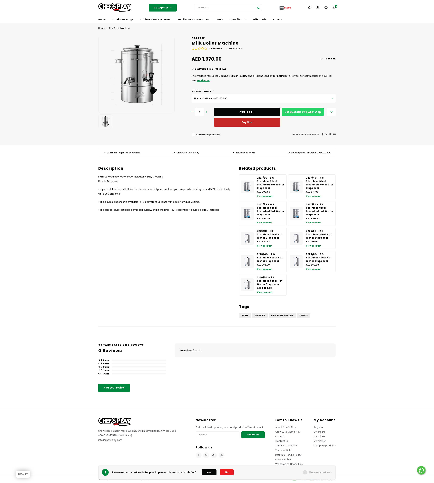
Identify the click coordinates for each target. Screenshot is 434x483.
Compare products (325, 445)
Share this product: (305, 134)
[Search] (258, 7)
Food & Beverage (123, 19)
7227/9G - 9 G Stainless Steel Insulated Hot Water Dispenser (319, 209)
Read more (203, 80)
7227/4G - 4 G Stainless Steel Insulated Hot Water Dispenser (319, 183)
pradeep (303, 315)
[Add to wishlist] (331, 112)
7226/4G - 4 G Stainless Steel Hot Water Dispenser (270, 258)
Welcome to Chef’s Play (289, 464)
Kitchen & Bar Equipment (155, 19)
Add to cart (247, 111)
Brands (277, 19)
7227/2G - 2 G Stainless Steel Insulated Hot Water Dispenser (270, 183)
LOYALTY (23, 474)
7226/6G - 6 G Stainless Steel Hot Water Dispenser (319, 258)
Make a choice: (203, 91)
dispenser (260, 315)
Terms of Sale (283, 450)
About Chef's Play (285, 427)
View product (264, 196)
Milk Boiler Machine (119, 28)
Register (318, 427)
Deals (219, 19)
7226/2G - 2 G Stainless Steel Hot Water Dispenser (319, 234)
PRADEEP (198, 38)
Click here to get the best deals (123, 152)
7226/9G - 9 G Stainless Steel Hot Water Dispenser (270, 281)
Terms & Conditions (286, 445)
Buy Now (247, 122)
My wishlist (320, 441)
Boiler (245, 315)
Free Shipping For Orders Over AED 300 (311, 152)
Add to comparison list (209, 134)
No (227, 472)
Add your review (234, 48)
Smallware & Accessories (193, 19)
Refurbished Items (245, 152)
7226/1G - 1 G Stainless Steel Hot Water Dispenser (270, 234)
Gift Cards (259, 19)
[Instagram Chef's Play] (206, 455)
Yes (209, 472)
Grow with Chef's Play (187, 152)
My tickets (319, 436)
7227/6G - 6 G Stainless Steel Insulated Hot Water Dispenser (270, 209)
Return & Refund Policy (288, 455)
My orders (319, 432)
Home (102, 19)
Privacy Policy (283, 459)
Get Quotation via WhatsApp (302, 112)
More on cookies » (320, 472)
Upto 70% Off (238, 19)
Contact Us (281, 441)
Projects (280, 436)
